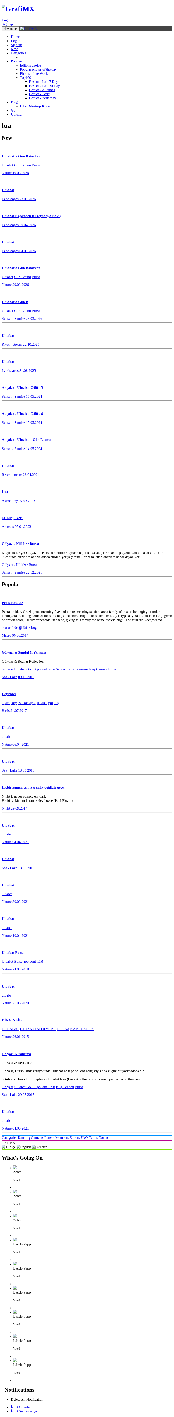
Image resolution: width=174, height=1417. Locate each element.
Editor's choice (30, 65)
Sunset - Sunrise (13, 318)
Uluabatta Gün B (15, 302)
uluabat (42, 703)
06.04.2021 (20, 744)
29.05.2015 (26, 1095)
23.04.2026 (27, 199)
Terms (93, 1138)
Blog (14, 102)
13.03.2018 (26, 868)
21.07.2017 (18, 710)
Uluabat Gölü (24, 669)
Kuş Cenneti (98, 669)
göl (50, 703)
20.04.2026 (27, 225)
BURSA (63, 1029)
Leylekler (9, 694)
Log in (6, 20)
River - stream (12, 344)
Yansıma (82, 669)
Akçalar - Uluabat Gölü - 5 (22, 388)
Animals (8, 527)
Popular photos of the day (38, 69)
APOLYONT (46, 1029)
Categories (18, 53)
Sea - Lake (9, 677)
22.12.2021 (34, 572)
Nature (7, 173)
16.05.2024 (34, 396)
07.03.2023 (27, 501)
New (14, 49)
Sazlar (71, 669)
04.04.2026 (27, 251)
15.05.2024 (34, 423)
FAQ (84, 1138)
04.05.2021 (20, 1128)
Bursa (36, 165)
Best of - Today (40, 94)
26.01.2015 (20, 1037)
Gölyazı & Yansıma (16, 1054)
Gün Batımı (22, 165)
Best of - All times (42, 90)
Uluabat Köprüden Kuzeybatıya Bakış (31, 216)
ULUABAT (10, 1029)
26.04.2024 (31, 475)
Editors (75, 1138)
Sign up (7, 24)
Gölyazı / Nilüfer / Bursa (20, 544)
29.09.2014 (19, 808)
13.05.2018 (26, 770)
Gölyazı (7, 669)
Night (6, 808)
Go (13, 110)
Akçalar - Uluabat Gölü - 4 (22, 414)
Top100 (25, 78)
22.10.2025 (31, 344)
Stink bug (30, 628)
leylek (6, 703)
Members (62, 1138)
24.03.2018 (20, 969)
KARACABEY (82, 1029)
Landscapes (10, 199)
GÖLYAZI (28, 1029)
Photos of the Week (34, 73)
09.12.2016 (26, 677)
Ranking (24, 1138)
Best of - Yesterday (42, 98)
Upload (16, 114)
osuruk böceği (12, 628)
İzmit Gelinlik (21, 1407)
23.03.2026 (34, 318)
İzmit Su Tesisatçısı (24, 1411)
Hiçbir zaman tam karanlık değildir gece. (33, 787)
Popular (16, 61)
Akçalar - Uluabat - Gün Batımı (26, 440)
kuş (56, 703)
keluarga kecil (12, 518)
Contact (104, 1138)
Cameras (37, 1138)
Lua (5, 492)
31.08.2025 (27, 370)
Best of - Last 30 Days (45, 86)
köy (14, 703)
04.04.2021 (20, 842)
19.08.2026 (20, 173)
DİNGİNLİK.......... (16, 1020)
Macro (6, 635)
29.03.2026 (20, 285)
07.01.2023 (23, 527)
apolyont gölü (33, 961)
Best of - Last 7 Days (44, 82)
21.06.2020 (20, 1003)
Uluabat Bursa (13, 953)
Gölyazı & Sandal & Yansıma (24, 652)
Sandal (61, 669)
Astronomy (10, 501)
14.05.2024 (34, 449)
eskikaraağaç (27, 703)
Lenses (49, 1138)
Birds (6, 710)
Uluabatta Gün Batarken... (22, 156)
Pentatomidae (12, 603)
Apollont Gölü (44, 669)
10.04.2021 (20, 935)
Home (15, 37)
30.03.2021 (20, 902)
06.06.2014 (20, 635)
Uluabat (7, 165)
